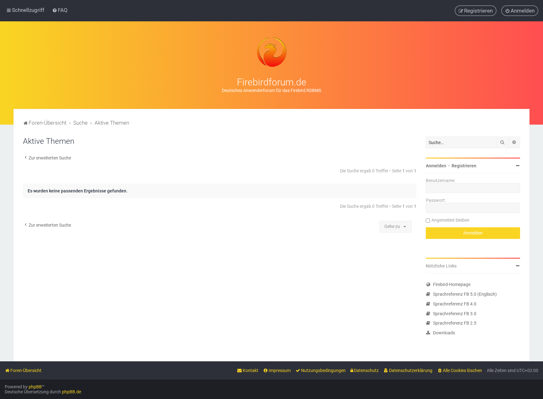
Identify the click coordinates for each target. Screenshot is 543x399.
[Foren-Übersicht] (271, 52)
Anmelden (436, 165)
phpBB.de (71, 391)
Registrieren (464, 165)
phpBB (35, 386)
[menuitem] (60, 10)
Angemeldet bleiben (450, 220)
